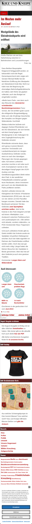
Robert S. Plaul (15, 26)
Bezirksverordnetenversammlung (14, 464)
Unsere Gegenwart (8, 443)
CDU (15, 470)
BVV (12, 467)
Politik (3, 438)
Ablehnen (16, 512)
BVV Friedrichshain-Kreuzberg (21, 467)
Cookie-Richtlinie (6, 521)
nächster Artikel (25, 315)
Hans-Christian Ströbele (14, 484)
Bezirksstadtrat (18, 462)
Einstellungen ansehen (16, 517)
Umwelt (4, 441)
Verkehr (4, 446)
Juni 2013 (9, 309)
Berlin (12, 459)
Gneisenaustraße (6, 481)
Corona (20, 470)
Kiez (8, 311)
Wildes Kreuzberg (8, 448)
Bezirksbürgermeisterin (7, 462)
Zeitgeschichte (7, 451)
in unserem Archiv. (16, 340)
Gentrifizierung (16, 478)
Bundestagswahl (5, 467)
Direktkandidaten (12, 472)
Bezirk (17, 459)
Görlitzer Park (19, 481)
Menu (4, 13)
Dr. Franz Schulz (20, 472)
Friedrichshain (11, 475)
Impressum (27, 521)
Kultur (3, 435)
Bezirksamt (23, 459)
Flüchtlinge (3, 475)
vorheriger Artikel (7, 315)
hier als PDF (19, 334)
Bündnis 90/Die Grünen (7, 470)
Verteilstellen (18, 328)
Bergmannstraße (5, 459)
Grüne (14, 481)
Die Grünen (26, 470)
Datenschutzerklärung (17, 521)
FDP (27, 472)
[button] (29, 487)
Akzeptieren (16, 507)
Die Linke (4, 472)
